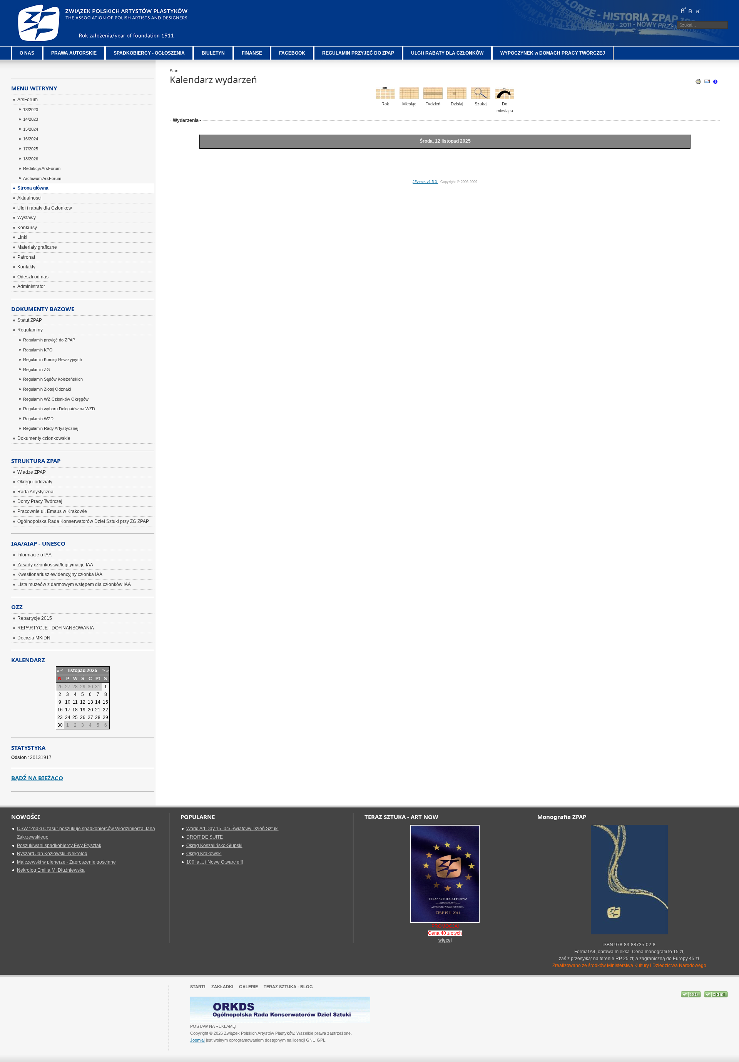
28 (97, 717)
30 (60, 725)
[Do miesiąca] (504, 97)
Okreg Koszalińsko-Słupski (214, 845)
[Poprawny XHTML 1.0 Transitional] (716, 996)
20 (90, 709)
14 (97, 702)
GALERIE (248, 986)
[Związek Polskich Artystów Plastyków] (103, 23)
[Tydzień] (433, 97)
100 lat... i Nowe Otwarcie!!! (214, 862)
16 (60, 709)
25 (75, 717)
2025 (92, 670)
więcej (445, 940)
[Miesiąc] (409, 97)
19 (82, 709)
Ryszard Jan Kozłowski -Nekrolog (52, 853)
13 (90, 702)
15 (105, 702)
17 (67, 709)
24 (67, 717)
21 (97, 709)
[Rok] (385, 97)
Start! (198, 986)
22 (105, 709)
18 (75, 709)
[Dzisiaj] (456, 97)
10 (67, 702)
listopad (76, 670)
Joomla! (197, 1040)
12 (82, 702)
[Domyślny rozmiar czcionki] (690, 10)
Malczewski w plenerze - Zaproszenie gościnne (66, 862)
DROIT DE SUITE (204, 837)
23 (60, 717)
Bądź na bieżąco (37, 778)
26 (82, 717)
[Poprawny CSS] (691, 996)
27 (90, 717)
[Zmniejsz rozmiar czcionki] (698, 10)
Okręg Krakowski (204, 853)
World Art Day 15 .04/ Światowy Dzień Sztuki (232, 828)
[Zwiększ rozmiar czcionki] (683, 10)
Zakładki (222, 986)
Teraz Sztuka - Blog (288, 986)
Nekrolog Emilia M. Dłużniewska (51, 870)
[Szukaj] (480, 97)
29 (105, 717)
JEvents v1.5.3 (425, 182)
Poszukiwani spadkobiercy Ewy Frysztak (59, 845)
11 (75, 702)
